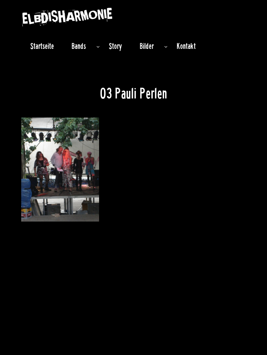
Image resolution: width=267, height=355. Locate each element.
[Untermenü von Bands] (98, 46)
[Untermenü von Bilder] (166, 46)
